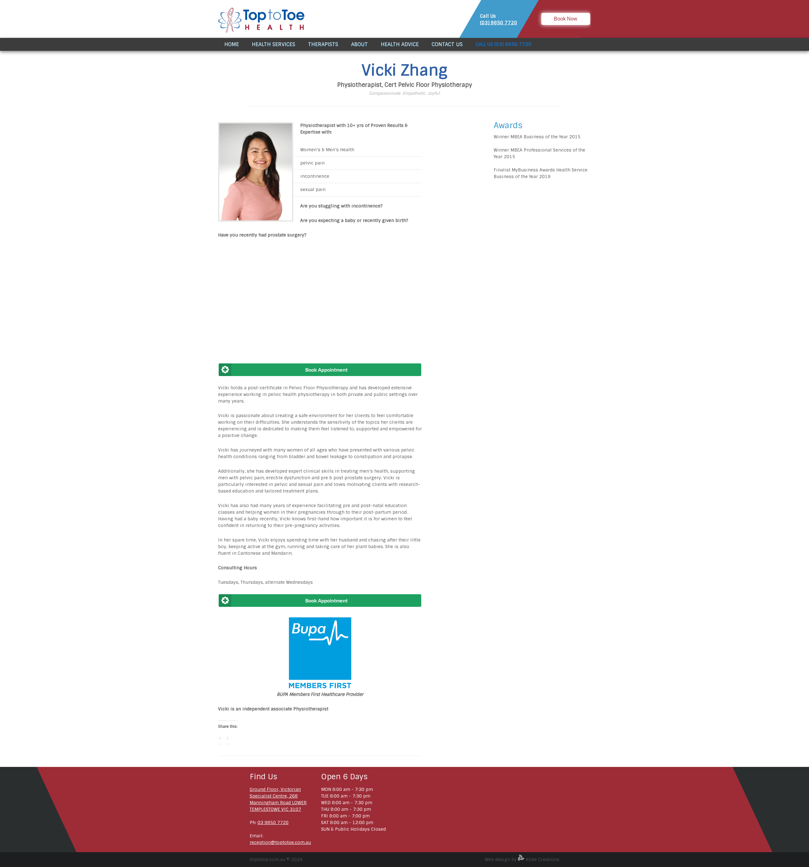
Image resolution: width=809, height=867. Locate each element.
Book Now (565, 18)
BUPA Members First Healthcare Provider (320, 694)
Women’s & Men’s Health (327, 149)
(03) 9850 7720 (498, 23)
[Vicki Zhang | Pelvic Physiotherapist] (255, 220)
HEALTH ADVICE (400, 44)
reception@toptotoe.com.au (280, 842)
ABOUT (359, 44)
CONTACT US (447, 44)
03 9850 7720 (273, 822)
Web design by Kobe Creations (522, 859)
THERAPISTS (323, 44)
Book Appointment (326, 370)
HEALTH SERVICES (273, 44)
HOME (231, 44)
